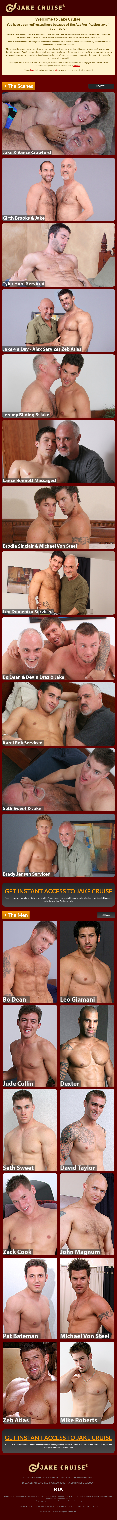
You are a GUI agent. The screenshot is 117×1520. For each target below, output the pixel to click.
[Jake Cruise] (35, 8)
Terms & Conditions (86, 1506)
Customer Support (45, 1506)
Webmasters (26, 1506)
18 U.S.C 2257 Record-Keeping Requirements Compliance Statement (58, 1483)
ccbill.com (59, 1501)
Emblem (76, 65)
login (32, 70)
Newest (100, 86)
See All (106, 915)
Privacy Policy (65, 1506)
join (56, 70)
